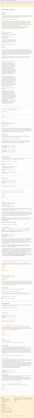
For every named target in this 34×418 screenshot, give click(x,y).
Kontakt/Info (7, 3)
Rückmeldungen (21, 3)
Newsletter (9, 412)
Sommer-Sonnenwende (13, 329)
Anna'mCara (17, 415)
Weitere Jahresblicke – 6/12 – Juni (8, 123)
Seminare (12, 3)
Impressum (16, 401)
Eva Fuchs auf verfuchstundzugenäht (10, 186)
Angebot (16, 3)
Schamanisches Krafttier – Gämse (8, 203)
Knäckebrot (4, 13)
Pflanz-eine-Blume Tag (6, 340)
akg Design (24, 415)
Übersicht (3, 3)
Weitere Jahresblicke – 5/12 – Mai (8, 276)
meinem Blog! (9, 408)
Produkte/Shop (26, 3)
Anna (2, 5)
